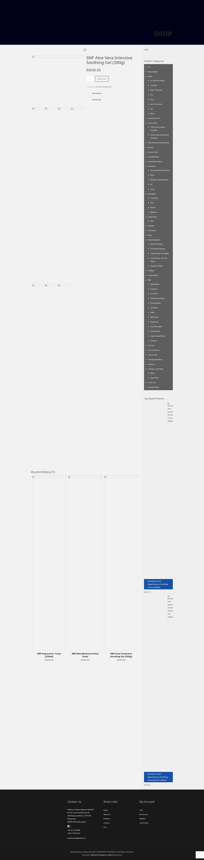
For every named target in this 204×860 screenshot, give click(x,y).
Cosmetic (153, 85)
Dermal (150, 147)
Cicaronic (153, 289)
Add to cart (102, 79)
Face (152, 99)
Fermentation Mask (157, 298)
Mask (152, 114)
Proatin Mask (153, 275)
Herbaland (151, 194)
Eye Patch (154, 294)
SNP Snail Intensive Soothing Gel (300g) (121, 655)
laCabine (151, 226)
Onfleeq (151, 271)
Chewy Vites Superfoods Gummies (159, 136)
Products (106, 819)
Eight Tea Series (156, 90)
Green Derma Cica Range (159, 253)
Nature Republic (154, 240)
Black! (152, 373)
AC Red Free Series (157, 81)
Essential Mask (153, 157)
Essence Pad (152, 152)
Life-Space (152, 230)
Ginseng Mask (155, 303)
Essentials (154, 198)
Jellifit (152, 312)
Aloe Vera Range (156, 244)
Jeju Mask (153, 308)
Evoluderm (152, 166)
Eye (151, 95)
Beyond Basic (153, 72)
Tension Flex (152, 355)
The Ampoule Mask (155, 359)
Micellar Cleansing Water (159, 180)
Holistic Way (152, 217)
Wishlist (142, 819)
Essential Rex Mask (155, 161)
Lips (151, 109)
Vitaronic (153, 341)
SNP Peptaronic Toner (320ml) (49, 655)
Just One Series (156, 104)
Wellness (153, 212)
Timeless (151, 364)
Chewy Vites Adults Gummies (157, 128)
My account (143, 814)
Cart (105, 827)
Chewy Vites (152, 123)
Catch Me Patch (154, 118)
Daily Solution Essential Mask (158, 143)
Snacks (152, 207)
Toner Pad (152, 382)
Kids (152, 203)
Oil (151, 184)
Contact (106, 823)
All (96, 87)
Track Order (143, 823)
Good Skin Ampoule (157, 249)
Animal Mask (154, 284)
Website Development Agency (102, 855)
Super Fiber (154, 378)
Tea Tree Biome (154, 350)
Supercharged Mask (157, 336)
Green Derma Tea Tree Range (158, 259)
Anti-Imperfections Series (160, 170)
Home (105, 810)
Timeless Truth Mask (156, 369)
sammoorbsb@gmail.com (76, 838)
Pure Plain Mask (156, 327)
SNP (99, 87)
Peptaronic (154, 322)
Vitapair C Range (156, 266)
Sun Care (151, 345)
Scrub (152, 189)
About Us (106, 814)
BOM (150, 76)
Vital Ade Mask (153, 387)
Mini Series (154, 317)
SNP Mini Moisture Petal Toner (85, 655)
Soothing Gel (106, 87)
